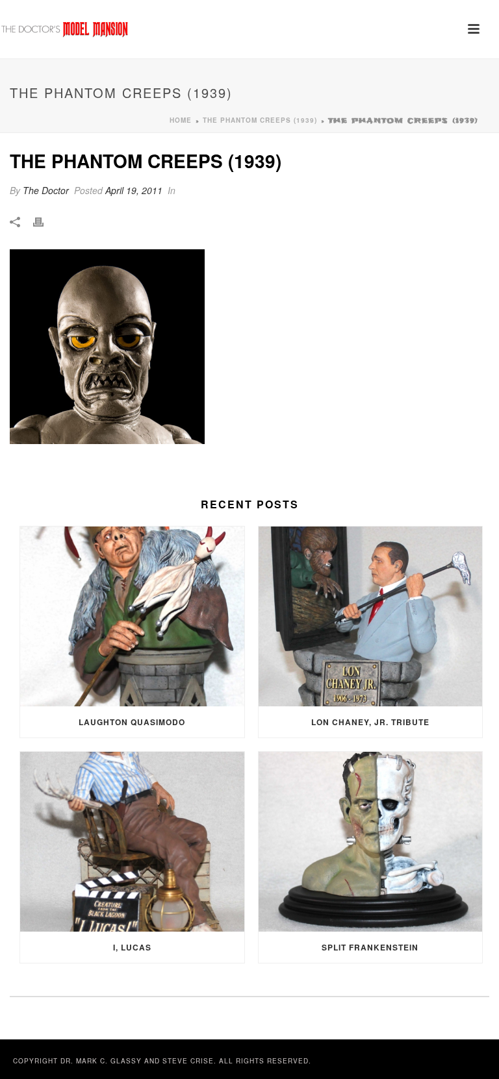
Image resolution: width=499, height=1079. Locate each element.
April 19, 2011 (133, 190)
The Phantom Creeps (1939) (260, 120)
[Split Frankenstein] (371, 842)
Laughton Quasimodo (132, 722)
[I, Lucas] (132, 842)
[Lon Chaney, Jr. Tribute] (371, 616)
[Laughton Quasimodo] (132, 616)
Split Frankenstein (370, 947)
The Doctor (46, 190)
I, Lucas (132, 947)
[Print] (45, 221)
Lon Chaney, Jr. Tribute (370, 722)
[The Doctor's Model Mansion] (65, 29)
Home (181, 120)
